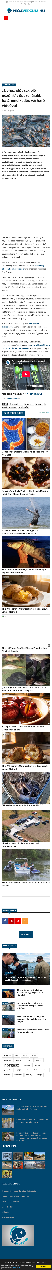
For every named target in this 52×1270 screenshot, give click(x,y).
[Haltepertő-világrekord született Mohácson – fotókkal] (29, 1156)
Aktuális (9, 973)
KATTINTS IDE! (33, 394)
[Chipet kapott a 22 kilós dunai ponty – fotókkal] (39, 1165)
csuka (25, 1055)
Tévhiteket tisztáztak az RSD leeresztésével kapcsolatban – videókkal (31, 1005)
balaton (7, 1055)
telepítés (36, 1070)
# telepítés (23, 407)
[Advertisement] (26, 50)
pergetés (7, 1070)
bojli (16, 1055)
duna (34, 1055)
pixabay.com (13, 398)
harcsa (39, 1060)
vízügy (39, 1075)
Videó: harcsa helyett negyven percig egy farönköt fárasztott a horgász (31, 1018)
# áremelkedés (16, 404)
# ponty (39, 404)
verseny (29, 1075)
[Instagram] (25, 4)
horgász (11, 1065)
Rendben (43, 1266)
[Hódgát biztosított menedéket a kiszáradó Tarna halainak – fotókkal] (7, 1174)
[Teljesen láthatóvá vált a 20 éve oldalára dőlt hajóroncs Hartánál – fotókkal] (39, 1156)
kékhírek (27, 1065)
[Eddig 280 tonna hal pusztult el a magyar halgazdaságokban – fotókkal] (29, 1165)
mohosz (37, 1065)
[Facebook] (21, 4)
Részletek (16, 1268)
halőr (30, 1060)
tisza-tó (7, 1075)
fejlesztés (19, 1060)
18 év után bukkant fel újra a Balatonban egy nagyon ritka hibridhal (30, 992)
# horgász (29, 404)
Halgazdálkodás (9, 85)
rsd (27, 1070)
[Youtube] (29, 4)
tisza (46, 1070)
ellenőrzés (7, 1060)
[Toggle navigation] (6, 18)
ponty (18, 1070)
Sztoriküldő (26, 934)
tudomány (18, 1075)
